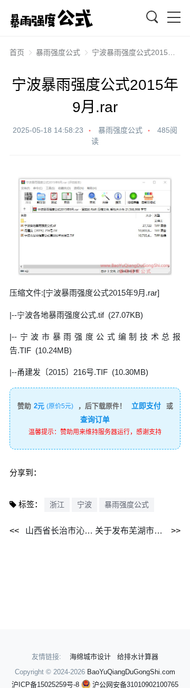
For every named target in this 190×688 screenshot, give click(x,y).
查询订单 (95, 419)
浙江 (57, 504)
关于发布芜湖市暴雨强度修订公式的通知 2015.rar (137, 530)
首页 (17, 52)
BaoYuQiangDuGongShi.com (131, 672)
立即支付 (146, 405)
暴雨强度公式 (58, 52)
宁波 (84, 504)
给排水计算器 (137, 657)
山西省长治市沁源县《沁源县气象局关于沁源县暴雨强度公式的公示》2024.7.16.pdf (60, 530)
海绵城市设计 (90, 657)
